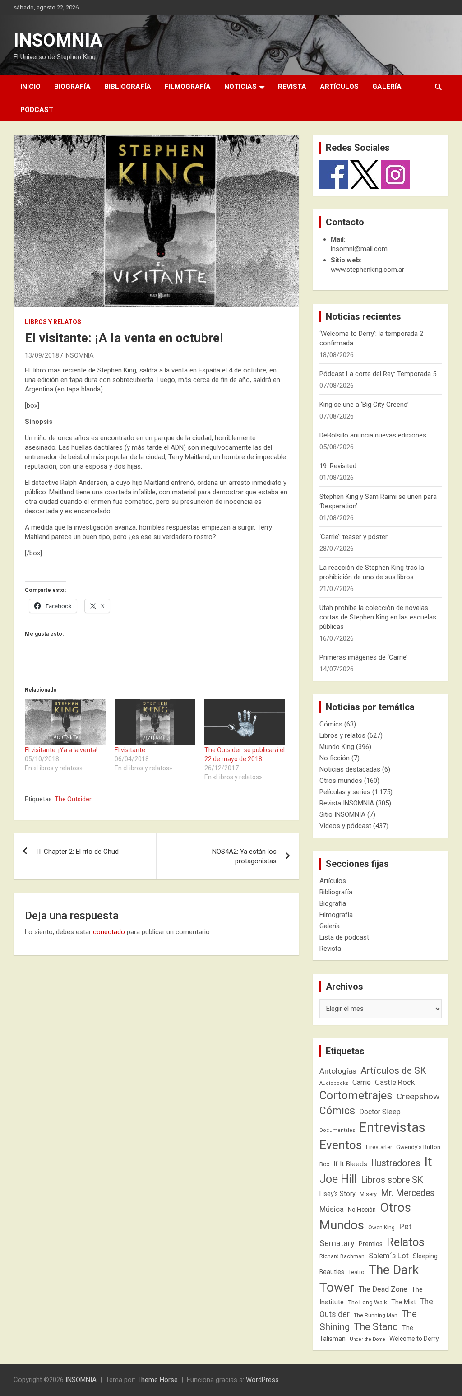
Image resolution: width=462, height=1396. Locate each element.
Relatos (406, 1242)
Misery (368, 1194)
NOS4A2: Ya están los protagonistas (244, 856)
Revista (292, 87)
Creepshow (418, 1096)
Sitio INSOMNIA (342, 814)
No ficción (334, 758)
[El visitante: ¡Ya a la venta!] (65, 722)
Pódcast (36, 110)
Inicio (30, 87)
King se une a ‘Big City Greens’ (364, 404)
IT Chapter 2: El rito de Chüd (77, 851)
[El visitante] (155, 722)
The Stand (376, 1326)
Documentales (337, 1130)
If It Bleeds (350, 1164)
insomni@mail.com (359, 249)
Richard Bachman (342, 1256)
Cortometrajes (356, 1095)
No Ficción (362, 1209)
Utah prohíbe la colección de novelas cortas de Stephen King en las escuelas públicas (377, 617)
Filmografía (188, 87)
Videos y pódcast (345, 826)
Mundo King (336, 747)
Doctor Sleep (380, 1111)
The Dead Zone (383, 1289)
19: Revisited (337, 466)
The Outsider (73, 799)
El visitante (130, 750)
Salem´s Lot (389, 1255)
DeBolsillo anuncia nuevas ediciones (372, 435)
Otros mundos (340, 781)
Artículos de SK (393, 1070)
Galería (387, 87)
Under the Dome (367, 1339)
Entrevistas (392, 1127)
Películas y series (344, 792)
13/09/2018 (42, 355)
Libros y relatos (53, 322)
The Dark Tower (369, 1278)
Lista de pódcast (344, 937)
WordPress (262, 1380)
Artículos (339, 87)
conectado (109, 932)
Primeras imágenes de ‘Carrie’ (363, 657)
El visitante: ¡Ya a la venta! (61, 750)
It (428, 1161)
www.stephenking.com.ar (367, 269)
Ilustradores (395, 1163)
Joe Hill (338, 1179)
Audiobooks (333, 1083)
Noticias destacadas (349, 769)
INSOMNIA (58, 40)
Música (331, 1209)
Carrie (361, 1082)
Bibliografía (127, 87)
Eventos (340, 1145)
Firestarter (379, 1147)
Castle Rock (395, 1082)
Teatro (356, 1272)
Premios (371, 1243)
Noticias (240, 87)
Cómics (330, 724)
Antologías (337, 1070)
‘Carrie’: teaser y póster (353, 537)
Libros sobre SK (392, 1180)
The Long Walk (367, 1302)
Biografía (72, 87)
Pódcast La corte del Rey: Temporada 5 (377, 374)
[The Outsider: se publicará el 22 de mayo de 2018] (244, 722)
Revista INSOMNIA (346, 803)
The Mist (403, 1302)
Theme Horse (157, 1380)
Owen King (381, 1227)
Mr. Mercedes (407, 1193)
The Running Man (375, 1315)
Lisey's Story (337, 1193)
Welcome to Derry (414, 1338)
